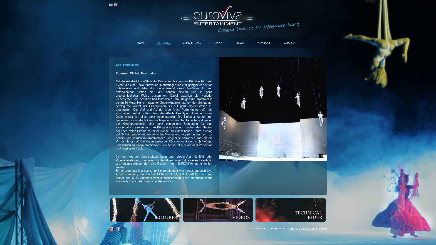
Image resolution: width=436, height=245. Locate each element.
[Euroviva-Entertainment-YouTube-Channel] (111, 230)
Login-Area (259, 228)
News (240, 42)
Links (218, 42)
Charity (290, 42)
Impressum (278, 228)
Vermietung (192, 42)
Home (141, 42)
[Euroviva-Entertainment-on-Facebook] (118, 230)
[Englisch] (115, 5)
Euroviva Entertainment (218, 15)
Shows (164, 42)
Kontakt (264, 42)
